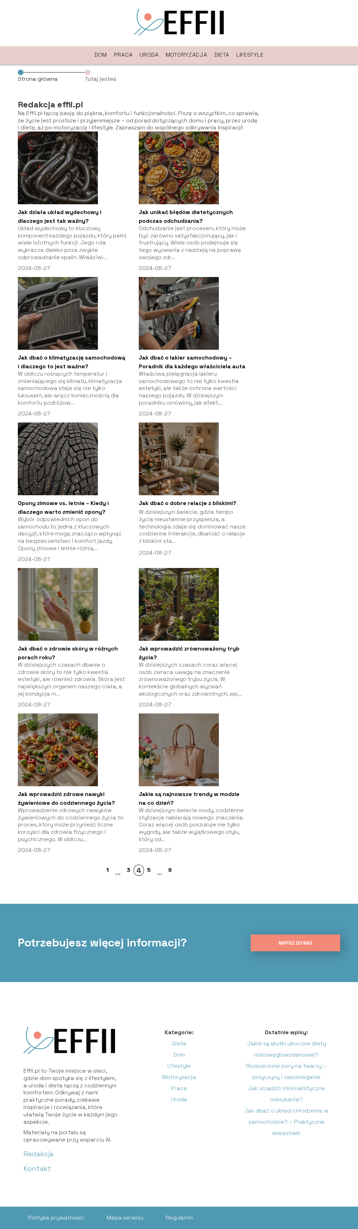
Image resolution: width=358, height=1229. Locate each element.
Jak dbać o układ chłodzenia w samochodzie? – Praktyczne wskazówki (286, 1122)
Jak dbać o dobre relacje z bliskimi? (187, 503)
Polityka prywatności (56, 1217)
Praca (123, 54)
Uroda (149, 54)
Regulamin (179, 1217)
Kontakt (37, 1168)
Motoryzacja (186, 54)
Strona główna (38, 79)
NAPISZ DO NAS (295, 943)
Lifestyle (250, 54)
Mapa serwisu (125, 1217)
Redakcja (38, 1153)
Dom (100, 54)
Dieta (222, 54)
